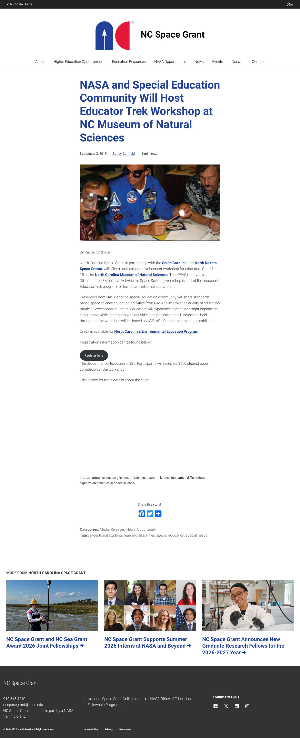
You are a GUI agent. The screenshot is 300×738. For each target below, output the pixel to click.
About (40, 61)
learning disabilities (139, 535)
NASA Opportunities (170, 61)
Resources (125, 729)
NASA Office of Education (170, 699)
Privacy (109, 729)
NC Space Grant (173, 34)
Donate (237, 61)
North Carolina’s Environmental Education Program (156, 331)
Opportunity (146, 529)
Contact (258, 61)
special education (170, 535)
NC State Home (21, 4)
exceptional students (106, 535)
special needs (196, 535)
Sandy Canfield (124, 154)
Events (217, 61)
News (199, 61)
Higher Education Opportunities (78, 61)
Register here (93, 355)
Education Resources (129, 61)
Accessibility (91, 729)
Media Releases (112, 529)
